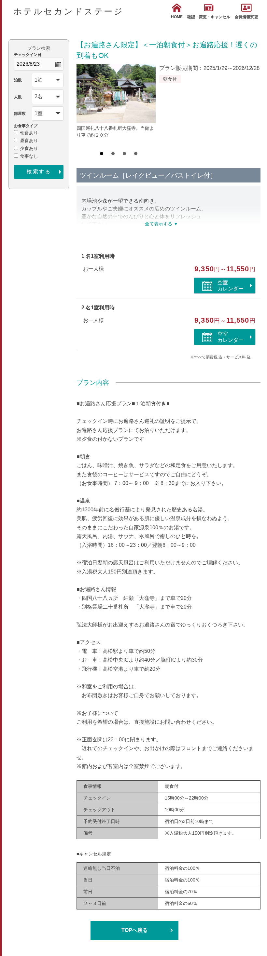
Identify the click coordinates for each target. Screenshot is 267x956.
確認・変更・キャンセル (208, 17)
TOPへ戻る (134, 930)
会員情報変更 (246, 17)
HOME (177, 17)
